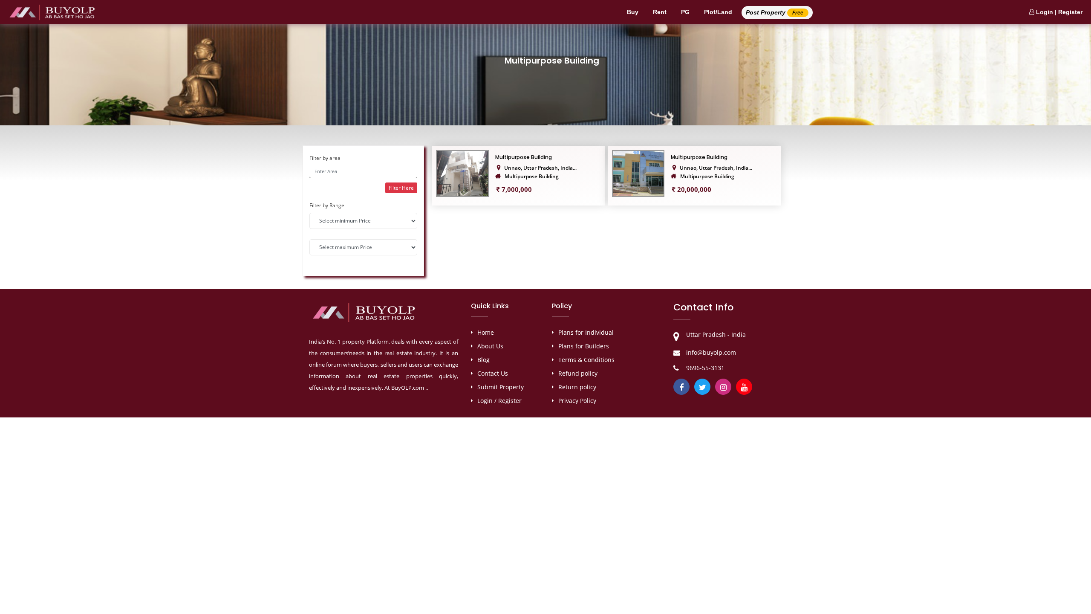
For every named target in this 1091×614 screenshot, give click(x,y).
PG (685, 12)
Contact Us (492, 373)
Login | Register (1058, 12)
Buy (632, 12)
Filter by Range (326, 205)
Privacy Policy (577, 401)
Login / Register (499, 401)
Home (485, 332)
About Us (490, 346)
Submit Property (500, 387)
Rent (660, 12)
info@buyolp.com (711, 352)
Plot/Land (718, 12)
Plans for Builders (583, 346)
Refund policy (577, 373)
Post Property (774, 12)
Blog (483, 360)
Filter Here (401, 187)
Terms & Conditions (586, 360)
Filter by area (325, 158)
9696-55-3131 (705, 368)
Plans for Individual (586, 332)
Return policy (577, 387)
